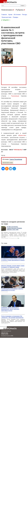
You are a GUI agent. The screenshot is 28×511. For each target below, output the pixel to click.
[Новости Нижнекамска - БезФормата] (8, 2)
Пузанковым (15, 96)
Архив (10, 14)
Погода (24, 14)
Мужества (22, 135)
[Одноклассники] (7, 168)
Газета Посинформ (15, 159)
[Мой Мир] (14, 168)
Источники (17, 14)
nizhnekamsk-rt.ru (7, 64)
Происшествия (6, 17)
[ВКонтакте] (3, 168)
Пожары (15, 17)
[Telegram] (10, 168)
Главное (4, 14)
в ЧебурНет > (5, 20)
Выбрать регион (4, 333)
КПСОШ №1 (18, 149)
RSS (12, 335)
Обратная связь (4, 332)
